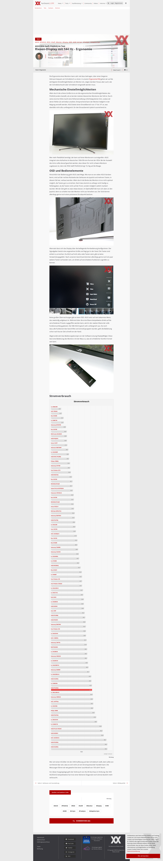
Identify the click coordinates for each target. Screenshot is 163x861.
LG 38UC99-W (54, 719)
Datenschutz (41, 840)
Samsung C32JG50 (55, 551)
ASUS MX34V (54, 606)
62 (127, 70)
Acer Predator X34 (55, 629)
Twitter (70, 848)
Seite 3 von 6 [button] (116, 70)
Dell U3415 (53, 597)
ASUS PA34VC (54, 619)
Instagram (71, 852)
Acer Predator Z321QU (56, 583)
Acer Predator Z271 (55, 470)
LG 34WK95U (54, 683)
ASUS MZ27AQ (54, 474)
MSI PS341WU (54, 647)
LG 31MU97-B (54, 724)
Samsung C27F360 (55, 465)
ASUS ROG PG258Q (56, 456)
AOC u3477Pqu (55, 701)
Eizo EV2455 (54, 415)
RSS (69, 856)
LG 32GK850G (54, 556)
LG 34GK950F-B (55, 665)
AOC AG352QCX (55, 533)
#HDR (75, 42)
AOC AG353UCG (55, 737)
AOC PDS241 (54, 411)
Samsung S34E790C (56, 624)
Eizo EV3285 (54, 542)
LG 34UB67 (54, 574)
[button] (63, 3)
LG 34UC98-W (54, 633)
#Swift (53, 42)
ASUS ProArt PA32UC (56, 728)
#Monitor (59, 42)
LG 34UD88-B (54, 601)
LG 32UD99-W (54, 660)
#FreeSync (86, 42)
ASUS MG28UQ (55, 565)
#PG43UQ (43, 42)
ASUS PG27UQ (54, 715)
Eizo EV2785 (54, 429)
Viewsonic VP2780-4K (56, 493)
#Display (65, 42)
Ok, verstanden (143, 856)
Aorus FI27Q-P (54, 506)
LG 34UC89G (54, 706)
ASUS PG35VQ (54, 742)
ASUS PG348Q (54, 615)
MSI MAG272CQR (55, 483)
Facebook (71, 839)
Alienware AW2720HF (56, 447)
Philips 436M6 (54, 710)
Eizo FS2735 (54, 538)
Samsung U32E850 (55, 669)
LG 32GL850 (54, 524)
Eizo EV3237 (54, 570)
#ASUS (37, 42)
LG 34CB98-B (54, 651)
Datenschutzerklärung (133, 851)
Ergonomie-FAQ (94, 79)
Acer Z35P (53, 610)
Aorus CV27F (54, 443)
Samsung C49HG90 (56, 656)
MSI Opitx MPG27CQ (56, 511)
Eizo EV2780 (54, 497)
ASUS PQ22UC (54, 438)
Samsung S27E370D (56, 424)
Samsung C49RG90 (56, 697)
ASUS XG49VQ (54, 746)
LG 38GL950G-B (55, 692)
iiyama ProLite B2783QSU (57, 488)
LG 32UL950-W (54, 588)
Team (38, 846)
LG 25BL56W (54, 406)
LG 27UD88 (54, 561)
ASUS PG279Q (54, 520)
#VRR (70, 42)
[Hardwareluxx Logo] (44, 3)
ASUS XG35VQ (54, 678)
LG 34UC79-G (54, 592)
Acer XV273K (54, 529)
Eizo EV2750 (54, 479)
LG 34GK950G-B (55, 674)
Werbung (40, 849)
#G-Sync (80, 42)
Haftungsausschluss (43, 842)
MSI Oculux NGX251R (56, 434)
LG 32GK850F (54, 452)
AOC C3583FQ (54, 638)
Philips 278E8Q (54, 461)
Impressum (40, 837)
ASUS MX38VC (54, 733)
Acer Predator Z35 (55, 579)
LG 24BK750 (54, 420)
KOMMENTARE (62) (83, 821)
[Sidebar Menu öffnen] (125, 3)
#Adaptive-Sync (95, 42)
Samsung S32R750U (56, 515)
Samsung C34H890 (55, 547)
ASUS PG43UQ (54, 687)
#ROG (49, 42)
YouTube (71, 843)
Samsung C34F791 (55, 642)
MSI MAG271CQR (55, 502)
